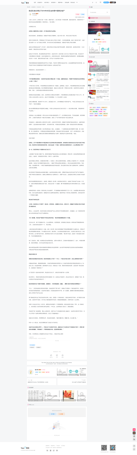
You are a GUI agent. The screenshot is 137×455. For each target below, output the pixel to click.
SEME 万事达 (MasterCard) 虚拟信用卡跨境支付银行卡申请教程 (102, 92)
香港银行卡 (92, 109)
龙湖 (91, 107)
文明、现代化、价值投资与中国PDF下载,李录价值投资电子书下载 (102, 80)
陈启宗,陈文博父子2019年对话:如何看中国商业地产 (47, 11)
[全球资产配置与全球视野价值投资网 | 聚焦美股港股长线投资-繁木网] (25, 447)
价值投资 (33, 7)
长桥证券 (91, 113)
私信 (83, 14)
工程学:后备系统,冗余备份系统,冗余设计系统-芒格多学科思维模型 (102, 75)
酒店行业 (96, 113)
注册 (62, 414)
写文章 (106, 2)
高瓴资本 (98, 107)
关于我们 (63, 445)
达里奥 (96, 115)
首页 (29, 7)
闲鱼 (104, 111)
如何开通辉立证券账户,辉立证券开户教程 (102, 97)
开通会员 (113, 2)
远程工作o (105, 113)
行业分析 (39, 7)
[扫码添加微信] (134, 439)
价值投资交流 (58, 447)
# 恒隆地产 (38, 347)
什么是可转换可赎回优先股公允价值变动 (102, 85)
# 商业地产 (32, 347)
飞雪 (101, 109)
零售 (91, 111)
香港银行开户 (104, 107)
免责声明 (53, 445)
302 (37, 372)
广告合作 (58, 445)
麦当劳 (94, 107)
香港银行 (97, 109)
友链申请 (47, 445)
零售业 (104, 109)
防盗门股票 (95, 111)
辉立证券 (100, 115)
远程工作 (91, 115)
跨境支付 (105, 115)
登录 (53, 414)
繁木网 (33, 13)
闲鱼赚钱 (100, 111)
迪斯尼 (100, 113)
